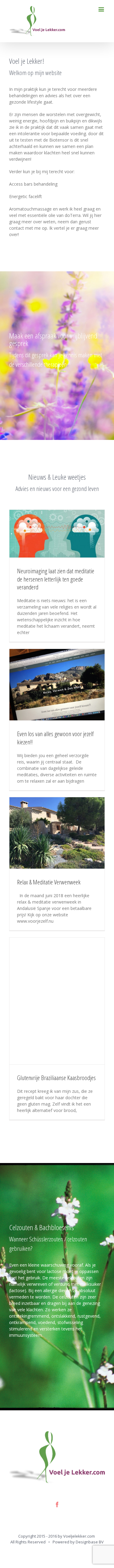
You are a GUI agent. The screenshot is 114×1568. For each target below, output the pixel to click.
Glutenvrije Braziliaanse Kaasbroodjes (56, 1077)
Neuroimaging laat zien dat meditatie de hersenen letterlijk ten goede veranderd (55, 579)
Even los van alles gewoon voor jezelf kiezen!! (55, 737)
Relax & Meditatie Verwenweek (49, 882)
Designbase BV (90, 1542)
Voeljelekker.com (79, 1536)
